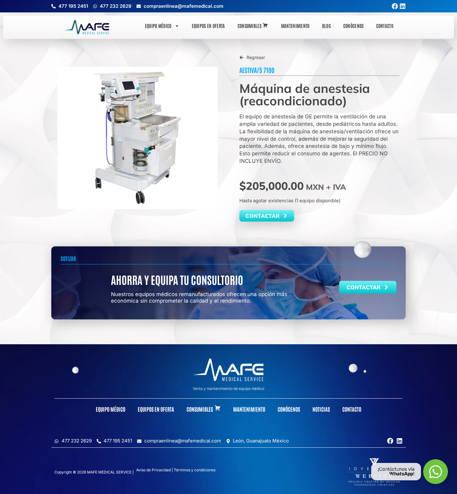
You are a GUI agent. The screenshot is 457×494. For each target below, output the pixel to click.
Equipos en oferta (208, 26)
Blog (326, 26)
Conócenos (353, 26)
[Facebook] (395, 6)
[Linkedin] (402, 6)
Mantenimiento (295, 26)
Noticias (321, 408)
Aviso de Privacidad (153, 470)
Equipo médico (158, 26)
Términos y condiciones (194, 470)
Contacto (384, 26)
